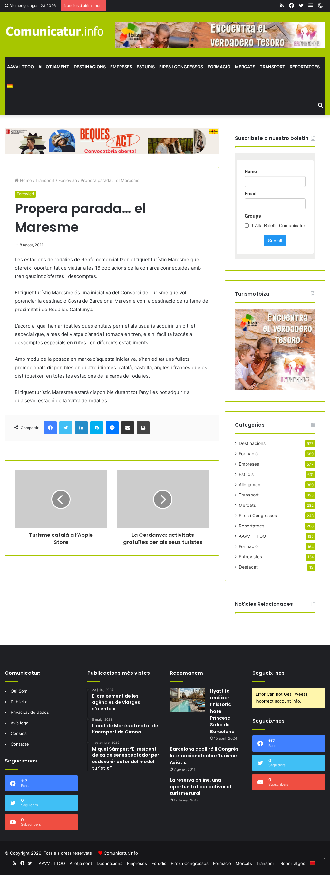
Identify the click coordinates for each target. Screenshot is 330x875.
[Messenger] (112, 427)
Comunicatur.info (121, 853)
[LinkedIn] (81, 427)
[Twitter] (65, 427)
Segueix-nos (268, 673)
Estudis (146, 66)
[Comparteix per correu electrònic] (127, 427)
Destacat (248, 567)
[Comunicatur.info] (55, 31)
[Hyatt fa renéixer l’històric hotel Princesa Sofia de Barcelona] (187, 700)
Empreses (121, 66)
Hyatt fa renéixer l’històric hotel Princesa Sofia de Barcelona (222, 711)
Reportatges (305, 66)
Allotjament (53, 66)
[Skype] (96, 427)
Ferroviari (67, 180)
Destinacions (90, 66)
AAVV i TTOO (20, 66)
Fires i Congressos (181, 66)
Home (25, 180)
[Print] (143, 427)
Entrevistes (250, 556)
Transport (272, 66)
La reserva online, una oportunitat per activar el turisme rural (200, 787)
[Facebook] (50, 427)
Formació (219, 66)
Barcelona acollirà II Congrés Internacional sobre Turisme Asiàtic (204, 756)
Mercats (245, 66)
